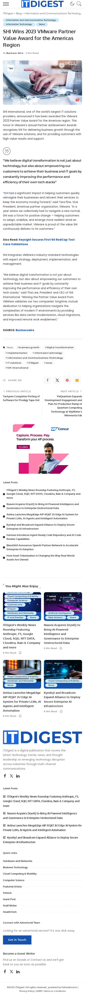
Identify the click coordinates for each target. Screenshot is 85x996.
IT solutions (14, 362)
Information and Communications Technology (31, 20)
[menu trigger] (7, 4)
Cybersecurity (15, 604)
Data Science (55, 617)
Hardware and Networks (20, 613)
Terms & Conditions (55, 991)
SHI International (17, 367)
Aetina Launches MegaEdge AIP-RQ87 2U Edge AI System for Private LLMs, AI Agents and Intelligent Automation (22, 701)
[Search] (78, 4)
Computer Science (18, 600)
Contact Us (38, 960)
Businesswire (25, 330)
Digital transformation (60, 347)
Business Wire (14, 53)
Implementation (17, 353)
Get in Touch (17, 940)
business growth (29, 347)
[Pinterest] (67, 380)
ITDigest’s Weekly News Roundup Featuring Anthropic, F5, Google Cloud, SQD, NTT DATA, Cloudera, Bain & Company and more (43, 493)
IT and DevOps (15, 617)
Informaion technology (48, 353)
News (42, 24)
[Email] (77, 380)
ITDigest (33, 362)
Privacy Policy (26, 991)
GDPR (39, 991)
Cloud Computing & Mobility (23, 596)
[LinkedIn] (18, 776)
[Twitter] (57, 380)
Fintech (12, 609)
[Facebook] (47, 380)
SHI (6, 193)
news (49, 362)
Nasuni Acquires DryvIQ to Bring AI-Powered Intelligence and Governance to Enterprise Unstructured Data (62, 634)
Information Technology (19, 24)
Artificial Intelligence (59, 613)
